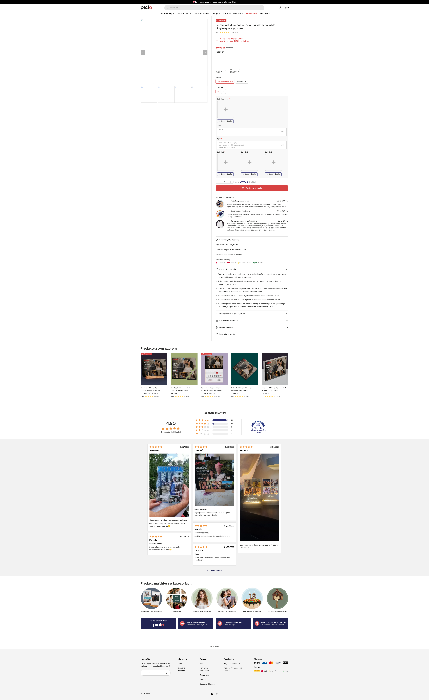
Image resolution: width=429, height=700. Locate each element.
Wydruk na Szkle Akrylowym (151, 612)
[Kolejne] (205, 52)
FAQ (201, 663)
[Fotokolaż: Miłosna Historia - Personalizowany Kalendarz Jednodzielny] (214, 369)
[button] (286, 7)
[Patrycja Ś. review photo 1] (214, 479)
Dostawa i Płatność (207, 684)
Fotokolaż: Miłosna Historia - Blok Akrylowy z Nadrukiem (274, 389)
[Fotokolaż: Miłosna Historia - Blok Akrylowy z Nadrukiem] (275, 369)
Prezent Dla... (183, 13)
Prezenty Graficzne (232, 13)
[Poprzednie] (143, 52)
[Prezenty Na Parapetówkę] (277, 598)
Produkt (220, 52)
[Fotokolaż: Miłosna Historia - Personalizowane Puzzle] (184, 369)
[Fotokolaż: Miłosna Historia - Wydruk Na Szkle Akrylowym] (154, 369)
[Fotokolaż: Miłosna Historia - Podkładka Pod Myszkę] (244, 369)
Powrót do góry (215, 646)
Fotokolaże (177, 612)
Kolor (218, 77)
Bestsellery (265, 13)
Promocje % (251, 13)
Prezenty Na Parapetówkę (277, 612)
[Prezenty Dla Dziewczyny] (202, 598)
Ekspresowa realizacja (240, 211)
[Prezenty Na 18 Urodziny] (252, 598)
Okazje (215, 13)
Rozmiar (219, 87)
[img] (155, 446)
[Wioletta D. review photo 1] (169, 485)
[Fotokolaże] (176, 598)
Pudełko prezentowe (240, 201)
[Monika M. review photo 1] (259, 497)
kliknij (234, 2)
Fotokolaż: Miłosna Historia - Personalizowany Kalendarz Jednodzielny (211, 389)
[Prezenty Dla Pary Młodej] (227, 598)
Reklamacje (204, 675)
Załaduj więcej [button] (216, 570)
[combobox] (214, 7)
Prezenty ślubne (202, 13)
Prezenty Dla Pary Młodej (227, 612)
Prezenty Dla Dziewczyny (202, 612)
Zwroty (203, 679)
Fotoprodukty (166, 13)
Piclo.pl (148, 694)
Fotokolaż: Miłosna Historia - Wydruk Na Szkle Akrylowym (151, 389)
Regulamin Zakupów (232, 663)
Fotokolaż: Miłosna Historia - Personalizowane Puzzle (181, 389)
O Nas (180, 663)
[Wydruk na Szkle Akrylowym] (151, 598)
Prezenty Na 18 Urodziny (252, 612)
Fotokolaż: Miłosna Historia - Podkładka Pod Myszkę (241, 389)
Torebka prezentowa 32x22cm (244, 221)
